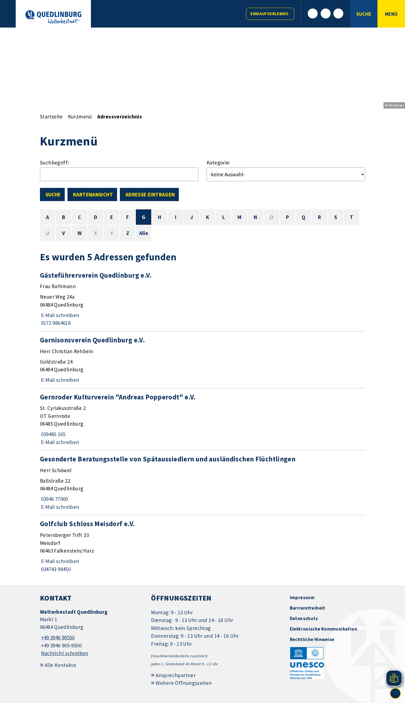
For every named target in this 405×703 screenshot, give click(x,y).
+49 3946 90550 (57, 637)
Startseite (51, 116)
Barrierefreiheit (307, 608)
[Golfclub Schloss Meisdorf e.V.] (202, 546)
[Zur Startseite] (53, 17)
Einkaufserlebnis (269, 13)
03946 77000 (54, 499)
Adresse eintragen (150, 194)
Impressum (302, 597)
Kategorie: (218, 162)
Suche (53, 194)
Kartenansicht (93, 194)
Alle (143, 233)
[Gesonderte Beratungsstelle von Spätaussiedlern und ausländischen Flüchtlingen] (202, 483)
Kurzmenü (80, 116)
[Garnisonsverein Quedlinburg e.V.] (202, 360)
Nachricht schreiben (64, 653)
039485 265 (52, 434)
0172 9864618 (55, 323)
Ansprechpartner (176, 675)
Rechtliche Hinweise (312, 639)
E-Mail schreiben (59, 315)
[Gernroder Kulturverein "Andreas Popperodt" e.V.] (202, 419)
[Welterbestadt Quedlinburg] (91, 633)
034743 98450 (55, 569)
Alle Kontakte (60, 665)
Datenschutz (304, 618)
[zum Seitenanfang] (395, 693)
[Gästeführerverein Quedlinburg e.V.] (202, 299)
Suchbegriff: (54, 162)
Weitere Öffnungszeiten (184, 683)
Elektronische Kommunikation (323, 629)
